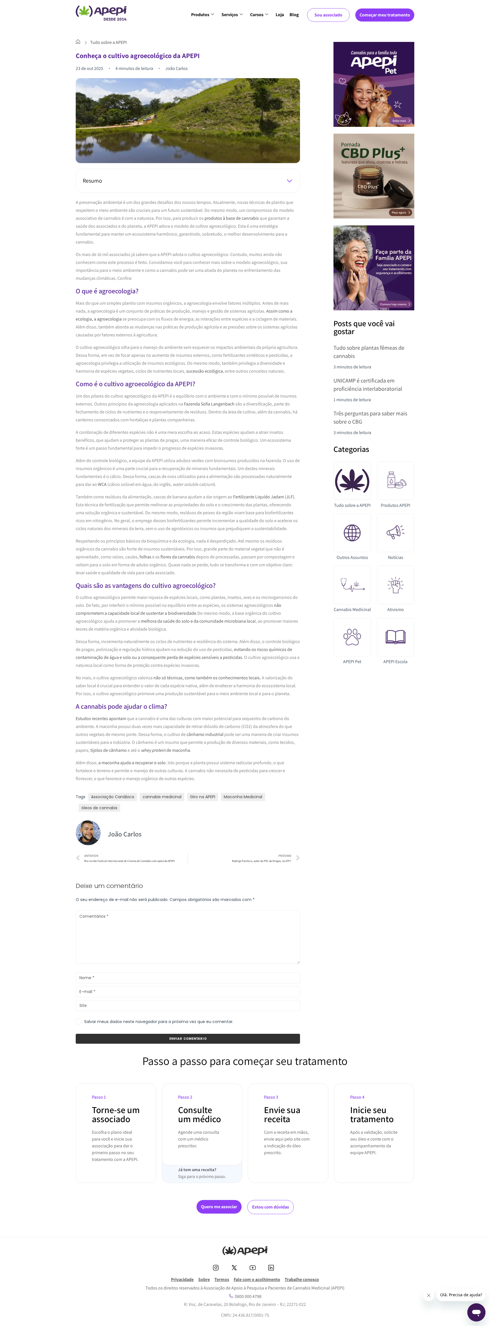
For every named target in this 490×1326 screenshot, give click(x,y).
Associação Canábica (112, 797)
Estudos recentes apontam (101, 718)
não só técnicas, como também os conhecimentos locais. (207, 678)
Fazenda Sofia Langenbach (209, 404)
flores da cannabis (177, 557)
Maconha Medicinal (243, 797)
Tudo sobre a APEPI (108, 42)
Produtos (200, 15)
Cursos (256, 15)
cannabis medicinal (162, 797)
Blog (294, 15)
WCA (102, 484)
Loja (280, 15)
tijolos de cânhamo (108, 750)
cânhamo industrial (205, 734)
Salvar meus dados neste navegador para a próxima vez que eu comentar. (158, 1021)
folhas (145, 557)
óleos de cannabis (99, 808)
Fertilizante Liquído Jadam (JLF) (263, 497)
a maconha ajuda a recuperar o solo (132, 763)
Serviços (229, 15)
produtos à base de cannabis (231, 218)
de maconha (165, 750)
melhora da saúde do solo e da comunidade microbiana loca (198, 621)
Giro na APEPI (202, 797)
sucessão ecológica (204, 371)
